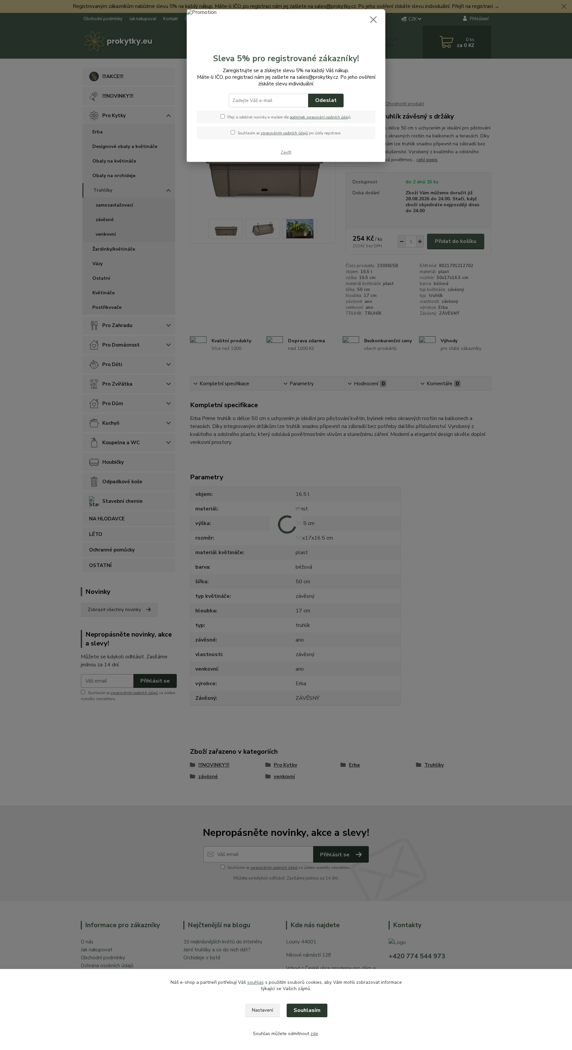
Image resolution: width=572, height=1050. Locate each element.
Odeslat (326, 100)
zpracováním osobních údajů (284, 133)
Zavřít (286, 152)
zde (314, 1033)
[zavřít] (373, 19)
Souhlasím (307, 1010)
